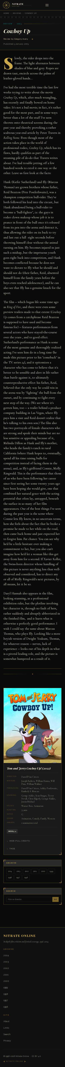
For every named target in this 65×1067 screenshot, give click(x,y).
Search (7, 1034)
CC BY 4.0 (36, 1056)
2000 (43, 871)
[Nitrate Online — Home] (17, 5)
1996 (26, 877)
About (6, 1021)
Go (55, 899)
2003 (18, 871)
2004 (10, 871)
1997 (18, 877)
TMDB (12, 849)
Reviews (17, 13)
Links (6, 1028)
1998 (10, 877)
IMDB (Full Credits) (19, 841)
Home (6, 13)
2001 (35, 871)
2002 (27, 871)
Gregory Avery (21, 39)
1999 (51, 871)
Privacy (7, 1040)
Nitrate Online (22, 1056)
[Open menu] (47, 5)
